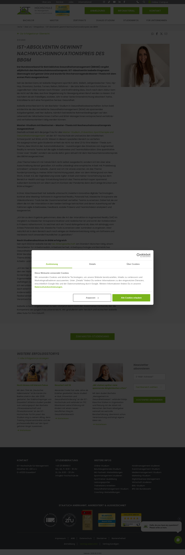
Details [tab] (92, 264)
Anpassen (90, 298)
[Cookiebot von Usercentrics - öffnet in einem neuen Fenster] (138, 255)
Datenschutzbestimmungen (48, 287)
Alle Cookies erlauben (131, 298)
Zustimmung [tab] (52, 264)
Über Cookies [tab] (133, 264)
